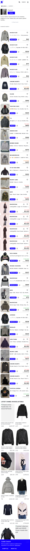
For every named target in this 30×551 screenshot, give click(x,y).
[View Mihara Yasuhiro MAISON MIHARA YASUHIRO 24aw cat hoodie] (15, 269)
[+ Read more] (15, 22)
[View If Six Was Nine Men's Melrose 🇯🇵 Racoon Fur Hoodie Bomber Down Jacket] (15, 171)
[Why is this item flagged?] (23, 204)
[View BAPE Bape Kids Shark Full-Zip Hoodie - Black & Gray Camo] (15, 294)
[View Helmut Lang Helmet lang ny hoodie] (15, 183)
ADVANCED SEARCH (5, 26)
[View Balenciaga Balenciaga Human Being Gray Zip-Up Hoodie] (15, 306)
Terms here (17, 545)
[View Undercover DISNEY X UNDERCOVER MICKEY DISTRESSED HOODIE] (15, 134)
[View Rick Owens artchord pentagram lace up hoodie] (15, 257)
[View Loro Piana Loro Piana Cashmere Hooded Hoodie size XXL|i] (15, 343)
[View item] (18, 39)
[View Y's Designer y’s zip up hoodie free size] (15, 122)
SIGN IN (23, 2)
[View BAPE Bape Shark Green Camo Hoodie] (15, 195)
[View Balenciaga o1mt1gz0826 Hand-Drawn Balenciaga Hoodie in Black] (15, 232)
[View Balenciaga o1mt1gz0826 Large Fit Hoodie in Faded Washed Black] (15, 208)
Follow (11, 13)
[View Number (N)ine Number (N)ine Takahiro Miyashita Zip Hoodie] (15, 146)
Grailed (13, 113)
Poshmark (13, 88)
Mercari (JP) (14, 260)
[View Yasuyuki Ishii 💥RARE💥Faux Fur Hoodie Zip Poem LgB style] (15, 110)
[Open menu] (27, 2)
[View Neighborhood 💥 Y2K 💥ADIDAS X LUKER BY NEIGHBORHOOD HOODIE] (15, 159)
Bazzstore (13, 39)
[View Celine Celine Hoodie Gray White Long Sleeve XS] (15, 97)
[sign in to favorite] (27, 32)
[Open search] (19, 2)
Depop (12, 395)
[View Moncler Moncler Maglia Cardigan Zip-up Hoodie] (15, 330)
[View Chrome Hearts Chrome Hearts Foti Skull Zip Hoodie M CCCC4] (15, 367)
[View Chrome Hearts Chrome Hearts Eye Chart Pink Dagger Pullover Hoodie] (15, 380)
